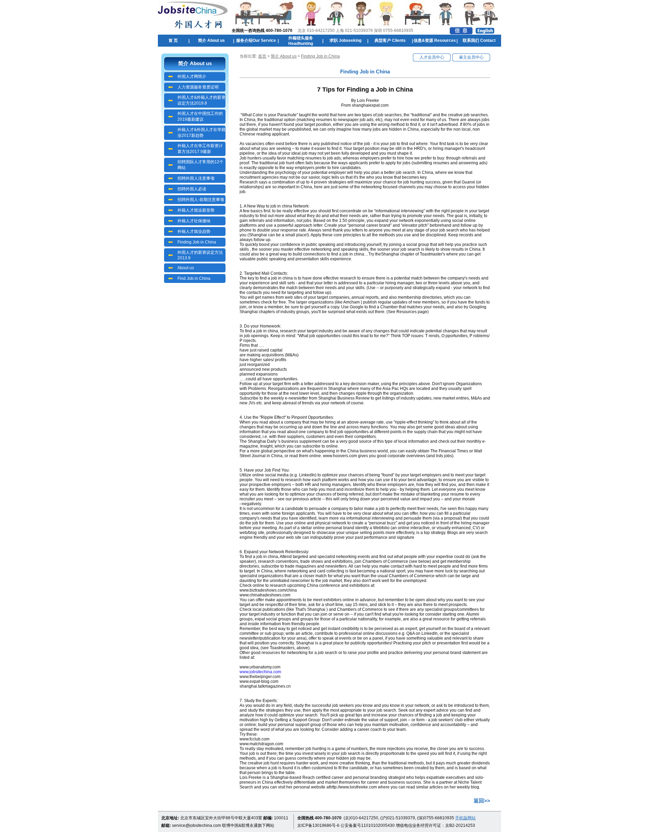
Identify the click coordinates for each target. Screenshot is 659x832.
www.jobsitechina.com (260, 671)
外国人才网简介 (191, 76)
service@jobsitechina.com (196, 825)
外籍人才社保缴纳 (193, 220)
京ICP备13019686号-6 (318, 825)
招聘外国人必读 (191, 189)
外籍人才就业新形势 (196, 210)
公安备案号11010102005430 (367, 825)
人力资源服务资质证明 (198, 87)
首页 (262, 56)
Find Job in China (193, 278)
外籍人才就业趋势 (193, 231)
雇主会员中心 (471, 57)
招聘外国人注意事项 (196, 178)
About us (185, 267)
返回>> (482, 801)
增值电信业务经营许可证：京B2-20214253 (435, 825)
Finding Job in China (196, 242)
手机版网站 (465, 818)
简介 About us (284, 56)
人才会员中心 (431, 57)
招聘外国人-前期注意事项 (200, 199)
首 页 (173, 40)
